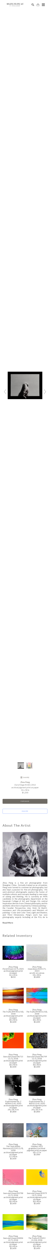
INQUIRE (25, 811)
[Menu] (43, 4)
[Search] (33, 4)
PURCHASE (25, 801)
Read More (8, 922)
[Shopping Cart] (38, 4)
